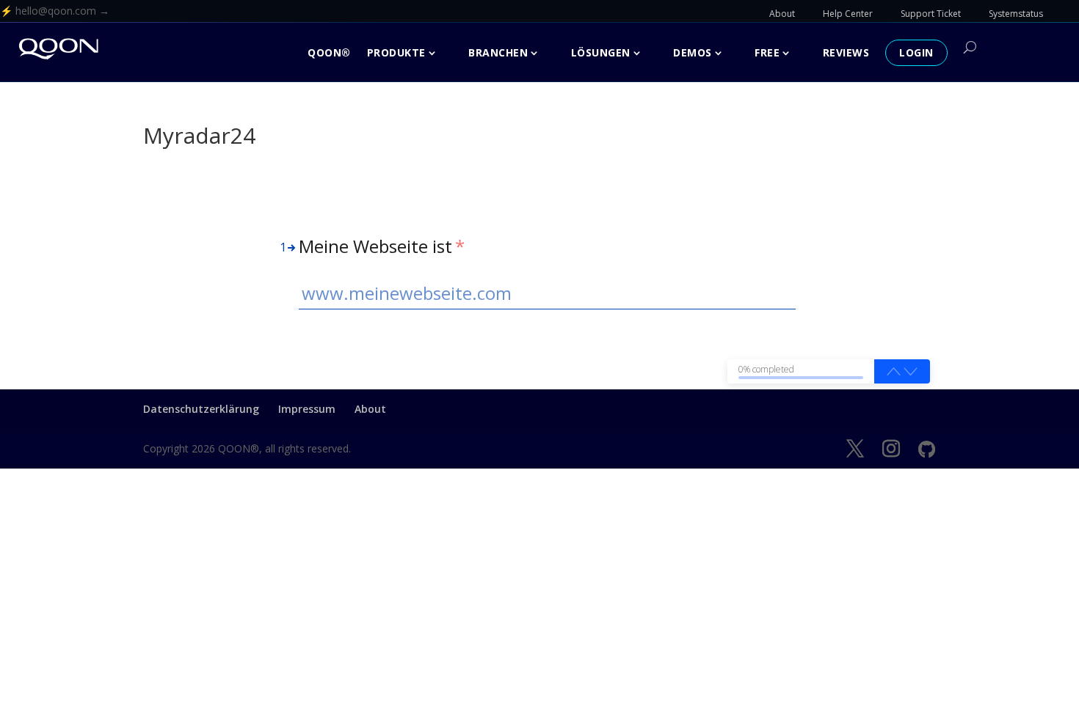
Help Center (848, 13)
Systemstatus (1016, 13)
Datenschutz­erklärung (201, 409)
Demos (692, 52)
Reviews (846, 52)
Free (767, 52)
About (782, 13)
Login (916, 52)
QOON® (329, 52)
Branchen (498, 52)
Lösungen (601, 52)
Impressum (306, 409)
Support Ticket (931, 13)
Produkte (396, 52)
